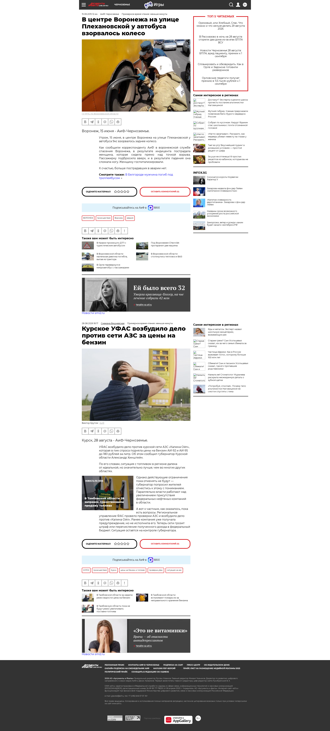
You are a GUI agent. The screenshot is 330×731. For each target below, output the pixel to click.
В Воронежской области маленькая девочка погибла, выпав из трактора (112, 257)
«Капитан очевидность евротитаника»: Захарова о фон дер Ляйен (226, 202)
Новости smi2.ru (93, 313)
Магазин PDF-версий (164, 668)
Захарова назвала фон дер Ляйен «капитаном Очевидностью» (225, 189)
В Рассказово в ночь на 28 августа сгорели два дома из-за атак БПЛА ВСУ (221, 39)
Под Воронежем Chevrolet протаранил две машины (165, 244)
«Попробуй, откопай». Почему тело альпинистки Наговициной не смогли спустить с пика (227, 389)
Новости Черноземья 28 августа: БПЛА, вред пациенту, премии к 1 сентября (220, 53)
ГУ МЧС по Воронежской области (100, 113)
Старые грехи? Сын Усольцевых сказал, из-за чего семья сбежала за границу (227, 343)
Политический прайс (116, 672)
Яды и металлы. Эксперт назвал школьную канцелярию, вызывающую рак (225, 332)
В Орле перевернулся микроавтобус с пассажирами (113, 266)
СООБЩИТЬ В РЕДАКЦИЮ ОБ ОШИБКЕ (150, 672)
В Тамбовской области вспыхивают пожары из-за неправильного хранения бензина (169, 598)
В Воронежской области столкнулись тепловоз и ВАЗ (166, 255)
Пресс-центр (193, 665)
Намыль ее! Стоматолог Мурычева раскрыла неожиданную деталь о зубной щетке (226, 377)
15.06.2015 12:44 (89, 14)
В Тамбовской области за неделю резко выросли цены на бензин (115, 596)
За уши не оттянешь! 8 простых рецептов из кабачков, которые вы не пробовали (228, 159)
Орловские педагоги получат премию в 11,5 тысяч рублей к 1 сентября (220, 81)
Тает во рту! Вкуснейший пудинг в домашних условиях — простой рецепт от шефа (226, 148)
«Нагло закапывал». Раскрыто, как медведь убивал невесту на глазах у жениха (227, 137)
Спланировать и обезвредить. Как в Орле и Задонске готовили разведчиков (221, 67)
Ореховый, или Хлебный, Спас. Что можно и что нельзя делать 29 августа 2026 (221, 26)
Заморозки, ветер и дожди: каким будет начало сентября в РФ (225, 223)
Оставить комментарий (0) (165, 192)
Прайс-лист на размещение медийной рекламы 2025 (211, 668)
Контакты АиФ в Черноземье (143, 665)
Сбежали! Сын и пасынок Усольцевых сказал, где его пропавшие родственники (228, 366)
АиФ (102, 423)
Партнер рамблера (152, 718)
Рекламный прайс (114, 665)
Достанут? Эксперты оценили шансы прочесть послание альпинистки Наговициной (228, 102)
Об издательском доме (217, 665)
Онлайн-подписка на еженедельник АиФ (127, 668)
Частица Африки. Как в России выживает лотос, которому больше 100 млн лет (227, 355)
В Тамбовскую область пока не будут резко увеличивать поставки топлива (113, 609)
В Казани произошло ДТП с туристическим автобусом (111, 244)
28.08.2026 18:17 (90, 323)
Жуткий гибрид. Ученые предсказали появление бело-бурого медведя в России (228, 114)
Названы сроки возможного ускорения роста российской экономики (223, 213)
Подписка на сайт (173, 665)
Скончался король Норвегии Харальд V (222, 178)
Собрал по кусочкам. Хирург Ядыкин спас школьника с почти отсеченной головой (228, 125)
